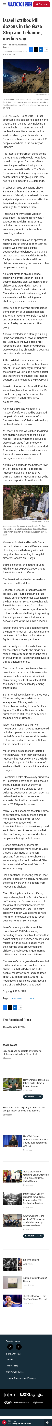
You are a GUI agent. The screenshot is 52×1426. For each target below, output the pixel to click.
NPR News (17, 998)
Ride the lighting (31, 1259)
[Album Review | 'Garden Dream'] (12, 1282)
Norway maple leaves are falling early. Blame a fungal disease (36, 1083)
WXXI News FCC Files (15, 1372)
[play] (4, 1422)
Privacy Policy (12, 1366)
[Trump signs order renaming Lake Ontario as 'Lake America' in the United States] (12, 1176)
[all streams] (48, 1422)
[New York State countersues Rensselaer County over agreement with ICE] (12, 1141)
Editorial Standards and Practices (21, 1378)
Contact (9, 1360)
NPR (32, 998)
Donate (43, 4)
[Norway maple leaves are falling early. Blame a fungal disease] (12, 1084)
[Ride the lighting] (12, 1264)
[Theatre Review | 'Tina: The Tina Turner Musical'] (12, 1301)
